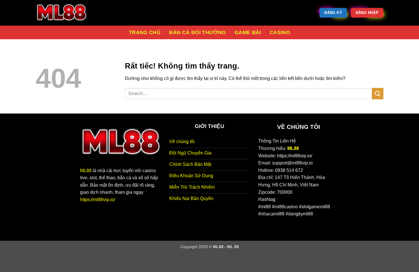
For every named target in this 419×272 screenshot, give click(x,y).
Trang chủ (144, 32)
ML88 (85, 170)
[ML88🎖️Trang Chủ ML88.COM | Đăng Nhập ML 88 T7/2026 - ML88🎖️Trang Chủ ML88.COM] (64, 13)
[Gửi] (377, 93)
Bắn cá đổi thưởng (197, 32)
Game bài (248, 32)
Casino (280, 32)
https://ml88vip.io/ (97, 199)
